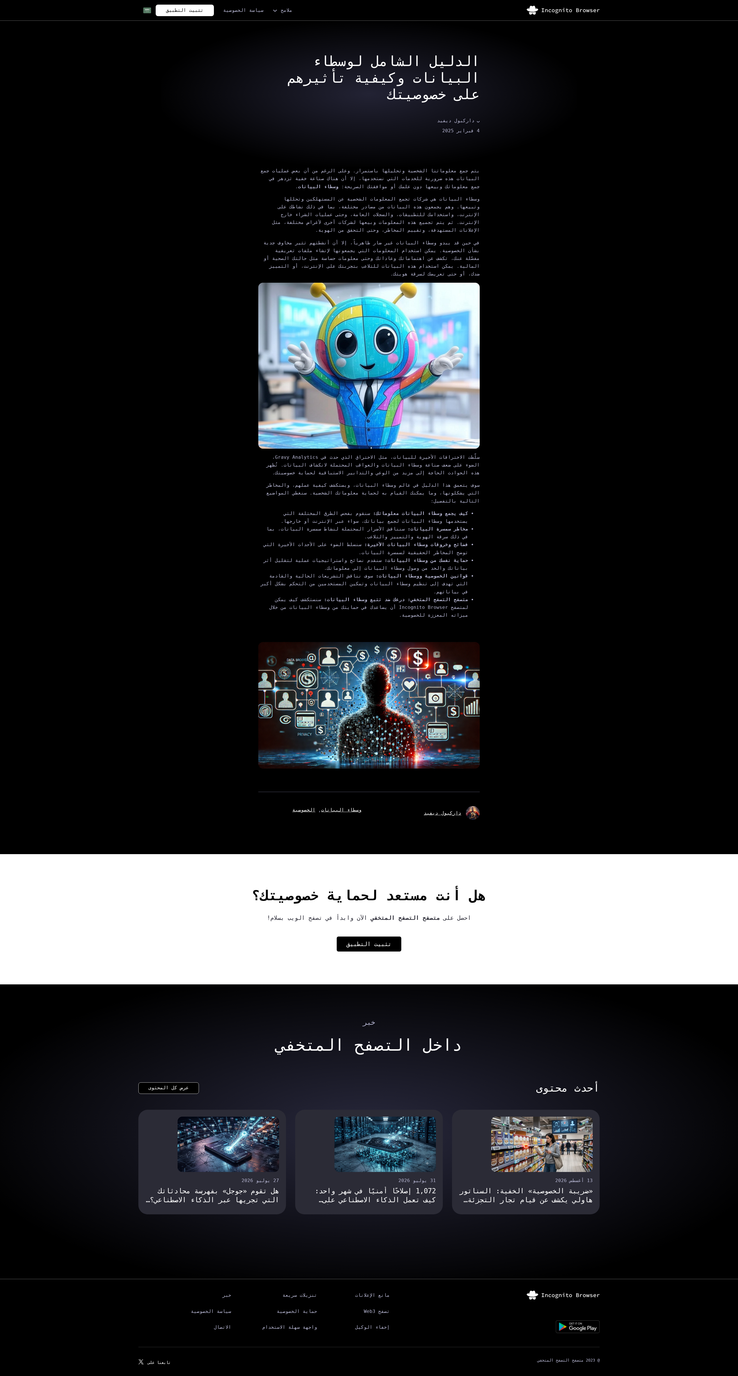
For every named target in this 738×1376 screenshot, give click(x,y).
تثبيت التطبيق (185, 10)
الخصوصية (303, 810)
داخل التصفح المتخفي (369, 1045)
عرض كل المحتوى (168, 1087)
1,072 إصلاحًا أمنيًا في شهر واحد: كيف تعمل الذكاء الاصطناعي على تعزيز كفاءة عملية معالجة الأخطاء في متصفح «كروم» (373, 1196)
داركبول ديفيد (442, 813)
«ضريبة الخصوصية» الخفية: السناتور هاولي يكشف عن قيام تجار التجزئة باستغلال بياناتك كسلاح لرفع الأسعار (526, 1196)
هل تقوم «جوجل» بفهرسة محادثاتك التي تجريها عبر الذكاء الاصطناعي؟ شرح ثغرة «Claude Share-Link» (214, 1196)
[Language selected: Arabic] (143, 10)
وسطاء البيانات (341, 810)
